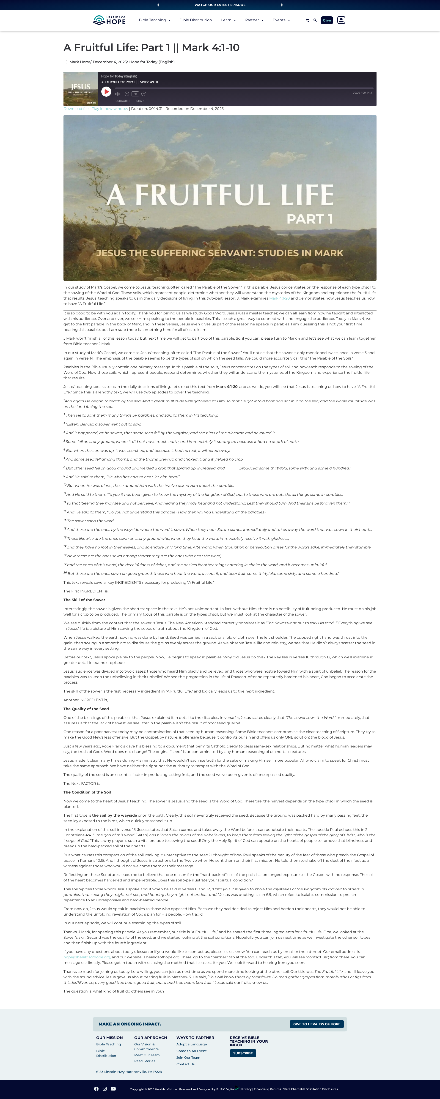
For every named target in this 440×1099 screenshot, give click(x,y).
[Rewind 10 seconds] (127, 94)
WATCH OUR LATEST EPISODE (220, 5)
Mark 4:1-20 (279, 298)
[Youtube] (113, 1089)
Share (140, 101)
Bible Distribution (196, 20)
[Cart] (307, 20)
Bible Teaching (152, 20)
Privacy (246, 1089)
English (166, 62)
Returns (275, 1089)
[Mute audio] (118, 94)
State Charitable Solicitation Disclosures (310, 1089)
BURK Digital (225, 1089)
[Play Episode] (106, 92)
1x (135, 93)
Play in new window (110, 108)
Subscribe (123, 101)
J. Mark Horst (78, 62)
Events (279, 20)
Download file (76, 108)
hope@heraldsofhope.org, (87, 957)
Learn (226, 20)
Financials (261, 1089)
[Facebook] (96, 1089)
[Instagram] (105, 1089)
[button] (158, 5)
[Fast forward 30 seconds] (145, 94)
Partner (252, 20)
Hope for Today (143, 62)
